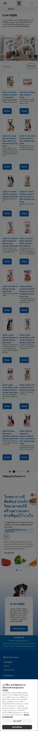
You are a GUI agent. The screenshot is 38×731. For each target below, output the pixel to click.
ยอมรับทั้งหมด (17, 727)
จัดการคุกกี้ (17, 721)
